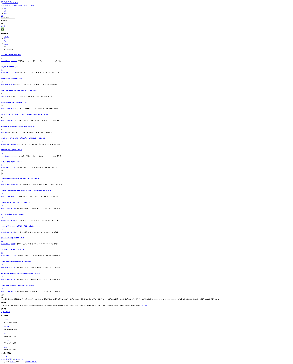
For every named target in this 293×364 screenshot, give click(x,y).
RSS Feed (20, 359)
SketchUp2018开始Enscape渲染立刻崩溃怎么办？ (14, 126)
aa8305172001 (15, 184)
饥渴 (5, 333)
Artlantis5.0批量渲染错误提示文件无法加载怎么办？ (15, 285)
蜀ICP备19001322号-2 (31, 362)
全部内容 (6, 37)
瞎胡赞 (13, 232)
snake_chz (13, 291)
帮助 (5, 11)
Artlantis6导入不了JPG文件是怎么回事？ (12, 249)
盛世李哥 (6, 96)
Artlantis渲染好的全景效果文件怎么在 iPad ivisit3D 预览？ (16, 178)
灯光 (44, 114)
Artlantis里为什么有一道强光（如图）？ (11, 202)
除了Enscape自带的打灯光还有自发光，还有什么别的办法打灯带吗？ (19, 114)
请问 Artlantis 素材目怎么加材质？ (10, 238)
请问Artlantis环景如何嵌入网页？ (10, 214)
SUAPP (6, 13)
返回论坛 (3, 1)
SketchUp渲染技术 (5, 61)
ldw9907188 (14, 156)
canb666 (13, 168)
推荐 (5, 40)
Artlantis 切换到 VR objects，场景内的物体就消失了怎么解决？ (18, 226)
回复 (2, 70)
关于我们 (8, 1)
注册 (16, 3)
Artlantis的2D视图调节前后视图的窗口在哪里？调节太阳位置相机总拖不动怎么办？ (23, 190)
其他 (2, 96)
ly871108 (6, 319)
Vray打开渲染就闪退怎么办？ (9, 161)
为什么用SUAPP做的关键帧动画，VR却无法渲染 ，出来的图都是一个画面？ (21, 138)
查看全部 (144, 305)
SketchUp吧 (4, 359)
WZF (12, 84)
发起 (2, 16)
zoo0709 (13, 220)
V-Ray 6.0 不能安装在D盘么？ (9, 67)
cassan (12, 196)
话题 (5, 10)
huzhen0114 (14, 61)
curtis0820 (13, 208)
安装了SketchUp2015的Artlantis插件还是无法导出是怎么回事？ (18, 273)
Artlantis (34, 178)
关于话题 (6, 44)
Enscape (40, 114)
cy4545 (13, 108)
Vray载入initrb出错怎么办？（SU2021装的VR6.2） (14, 90)
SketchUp (31, 90)
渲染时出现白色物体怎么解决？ (9, 150)
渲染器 (19, 55)
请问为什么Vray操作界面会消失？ (10, 78)
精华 (5, 38)
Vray (18, 67)
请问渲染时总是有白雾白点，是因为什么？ (12, 102)
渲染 (25, 102)
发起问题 (3, 26)
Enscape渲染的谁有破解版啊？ (9, 55)
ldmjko (5, 347)
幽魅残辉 (13, 144)
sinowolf (13, 73)
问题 (5, 8)
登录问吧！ (12, 3)
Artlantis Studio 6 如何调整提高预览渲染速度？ (13, 261)
